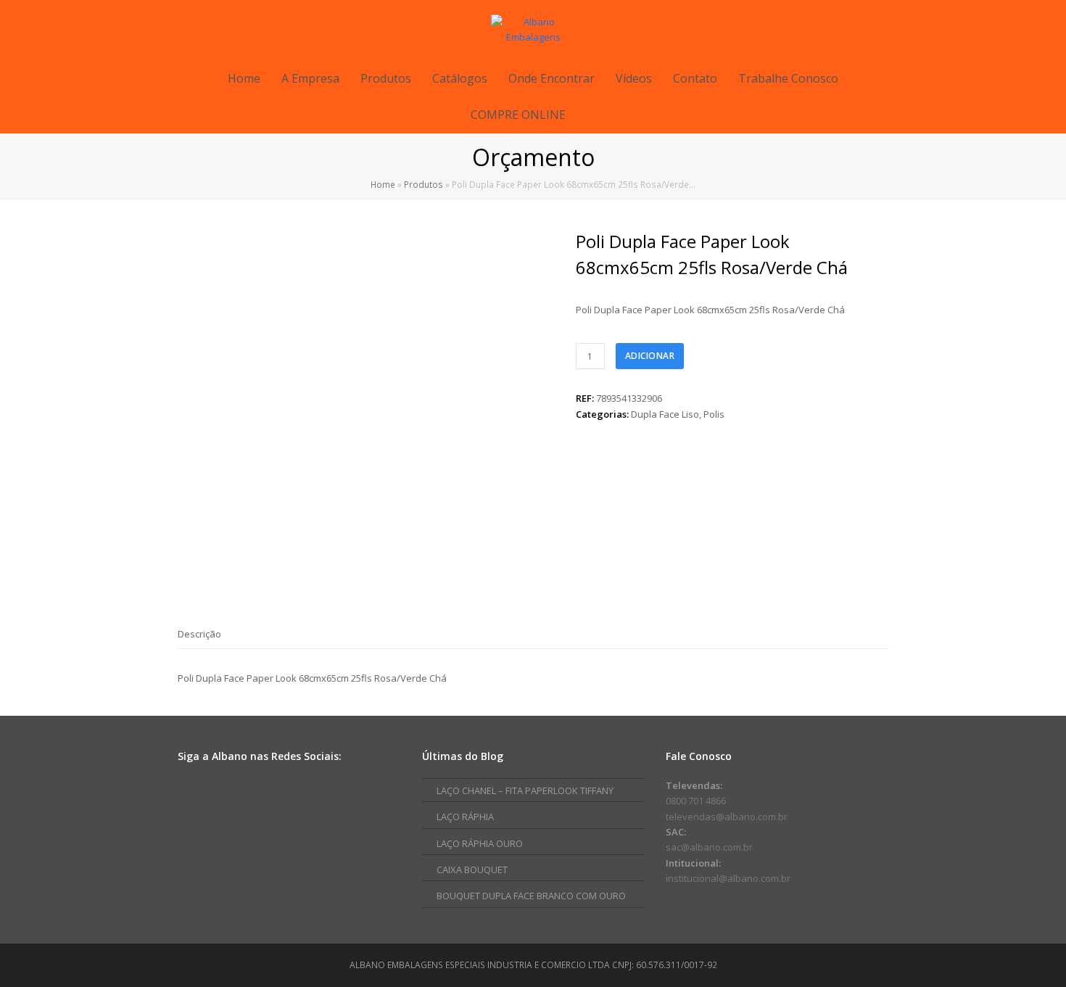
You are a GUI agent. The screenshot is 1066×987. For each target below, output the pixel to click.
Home (383, 184)
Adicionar (650, 356)
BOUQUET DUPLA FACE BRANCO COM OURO (531, 895)
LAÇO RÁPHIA (465, 816)
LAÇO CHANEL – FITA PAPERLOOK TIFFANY (525, 790)
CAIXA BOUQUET (472, 869)
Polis (713, 414)
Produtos (423, 184)
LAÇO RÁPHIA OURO (480, 843)
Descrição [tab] (199, 633)
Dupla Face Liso (665, 414)
